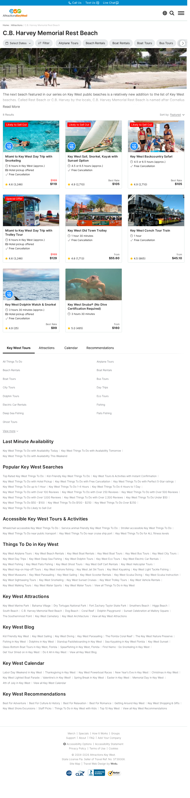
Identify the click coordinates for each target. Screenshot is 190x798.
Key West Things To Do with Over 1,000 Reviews (32, 497)
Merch (71, 733)
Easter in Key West (118, 677)
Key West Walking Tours (17, 585)
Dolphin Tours (11, 396)
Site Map (75, 763)
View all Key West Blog (83, 652)
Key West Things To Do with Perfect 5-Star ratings (143, 481)
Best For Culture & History (44, 703)
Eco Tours (103, 396)
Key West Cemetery (47, 616)
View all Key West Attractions (109, 616)
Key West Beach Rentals (49, 553)
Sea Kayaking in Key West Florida (125, 641)
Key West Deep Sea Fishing (45, 558)
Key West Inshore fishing (58, 569)
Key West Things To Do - (24, 502)
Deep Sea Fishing (13, 413)
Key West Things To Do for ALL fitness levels (142, 533)
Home (6, 25)
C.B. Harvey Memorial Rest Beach (41, 610)
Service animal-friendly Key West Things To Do (89, 528)
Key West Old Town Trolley (87, 230)
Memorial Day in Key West (148, 677)
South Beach (10, 610)
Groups (115, 733)
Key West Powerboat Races (95, 672)
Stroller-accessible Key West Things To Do (146, 528)
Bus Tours (103, 378)
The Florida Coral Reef (118, 636)
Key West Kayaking (118, 569)
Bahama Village (41, 605)
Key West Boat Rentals (80, 553)
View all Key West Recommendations (145, 708)
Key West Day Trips (14, 558)
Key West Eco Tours (108, 558)
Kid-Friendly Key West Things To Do (68, 476)
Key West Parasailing (41, 574)
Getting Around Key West (129, 703)
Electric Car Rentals (14, 404)
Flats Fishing (104, 413)
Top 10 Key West (110, 708)
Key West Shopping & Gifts (163, 703)
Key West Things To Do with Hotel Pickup (27, 481)
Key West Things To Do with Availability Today (30, 450)
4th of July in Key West (16, 682)
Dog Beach (71, 610)
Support (71, 737)
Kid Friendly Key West (16, 636)
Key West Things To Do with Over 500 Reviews (150, 492)
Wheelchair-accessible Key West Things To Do (30, 528)
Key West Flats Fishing (39, 564)
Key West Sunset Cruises (81, 579)
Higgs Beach (159, 605)
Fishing (101, 404)
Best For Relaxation (74, 703)
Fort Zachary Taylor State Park (107, 605)
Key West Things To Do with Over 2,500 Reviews (93, 497)
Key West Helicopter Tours (137, 564)
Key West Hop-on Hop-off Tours (22, 569)
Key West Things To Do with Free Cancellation (82, 481)
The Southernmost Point (17, 616)
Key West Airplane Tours (17, 553)
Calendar (71, 348)
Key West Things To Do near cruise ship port (85, 533)
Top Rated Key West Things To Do (23, 476)
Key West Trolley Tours (113, 579)
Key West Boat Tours (109, 553)
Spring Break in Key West (89, 677)
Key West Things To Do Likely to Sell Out (27, 507)
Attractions (16, 25)
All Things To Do (12, 361)
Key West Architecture (75, 616)
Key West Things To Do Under (147, 497)
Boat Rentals (104, 370)
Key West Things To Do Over (115, 502)
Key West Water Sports (48, 585)
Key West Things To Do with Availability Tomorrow (91, 450)
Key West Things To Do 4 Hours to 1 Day (116, 486)
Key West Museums (14, 574)
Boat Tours (9, 378)
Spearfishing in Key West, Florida (79, 646)
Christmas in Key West (165, 672)
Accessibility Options (79, 743)
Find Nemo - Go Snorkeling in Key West (126, 646)
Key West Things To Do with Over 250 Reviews (90, 492)
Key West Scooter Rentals (95, 574)
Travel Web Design (94, 763)
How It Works (100, 733)
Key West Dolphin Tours (79, 558)
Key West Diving (64, 636)
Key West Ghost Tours (69, 564)
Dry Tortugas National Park (70, 605)
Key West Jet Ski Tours (90, 569)
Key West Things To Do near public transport (29, 533)
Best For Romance (100, 703)
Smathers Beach (139, 605)
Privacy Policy (77, 748)
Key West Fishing (13, 564)
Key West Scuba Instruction (161, 574)
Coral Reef (87, 610)
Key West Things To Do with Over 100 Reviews (31, 492)
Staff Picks (44, 708)
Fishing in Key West (14, 641)
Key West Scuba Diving (128, 574)
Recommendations (100, 348)
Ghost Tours (10, 421)
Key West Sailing (67, 574)
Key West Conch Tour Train (150, 230)
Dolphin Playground (109, 610)
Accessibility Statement (109, 743)
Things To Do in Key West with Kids (76, 708)
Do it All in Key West (54, 652)
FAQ (91, 737)
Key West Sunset (158, 641)
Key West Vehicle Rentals (145, 579)
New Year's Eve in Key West (131, 672)
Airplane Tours (105, 361)
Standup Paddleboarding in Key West (79, 641)
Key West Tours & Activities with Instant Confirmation (125, 476)
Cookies (113, 748)
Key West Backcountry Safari (151, 156)
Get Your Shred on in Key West (21, 652)
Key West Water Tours (78, 585)
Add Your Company (109, 737)
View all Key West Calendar (49, 682)
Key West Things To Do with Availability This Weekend (35, 456)
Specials (84, 733)
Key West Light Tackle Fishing (150, 569)
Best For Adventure (14, 703)
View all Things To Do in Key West (114, 585)
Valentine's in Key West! (57, 677)
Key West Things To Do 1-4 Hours (69, 486)
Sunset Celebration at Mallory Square (146, 610)
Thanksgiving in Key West (60, 672)
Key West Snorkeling (51, 579)
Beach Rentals (11, 370)
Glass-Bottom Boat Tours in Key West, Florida (30, 646)
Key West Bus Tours (137, 553)
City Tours (9, 387)
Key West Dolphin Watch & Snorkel (30, 304)
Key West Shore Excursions (19, 708)
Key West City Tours (164, 553)
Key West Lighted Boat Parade (21, 677)
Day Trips (102, 387)
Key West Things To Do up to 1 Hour (24, 486)
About (82, 737)
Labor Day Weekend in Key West (22, 672)
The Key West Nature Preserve (154, 636)
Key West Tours (19, 348)
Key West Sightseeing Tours (19, 579)
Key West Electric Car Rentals (141, 558)
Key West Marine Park (16, 605)
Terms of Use (97, 748)
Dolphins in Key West (41, 641)
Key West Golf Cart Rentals (102, 564)
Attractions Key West (102, 754)
